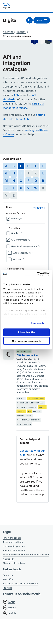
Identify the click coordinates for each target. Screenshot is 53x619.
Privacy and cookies (12, 538)
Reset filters (39, 207)
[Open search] (29, 20)
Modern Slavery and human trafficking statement (26, 554)
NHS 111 (42, 407)
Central (37, 411)
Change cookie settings (14, 563)
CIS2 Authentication (27, 355)
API (29, 411)
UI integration (24, 424)
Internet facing (24, 416)
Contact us (8, 575)
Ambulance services (26, 407)
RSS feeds (7, 587)
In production (24, 351)
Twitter (11, 602)
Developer (21, 31)
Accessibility (8, 559)
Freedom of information (14, 550)
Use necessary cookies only (26, 341)
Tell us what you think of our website (20, 583)
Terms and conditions (13, 542)
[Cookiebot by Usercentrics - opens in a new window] (37, 274)
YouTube (12, 613)
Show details (37, 323)
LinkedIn (12, 607)
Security (21, 411)
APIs (16, 95)
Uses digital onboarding (28, 420)
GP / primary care (36, 399)
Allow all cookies (26, 332)
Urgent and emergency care (30, 403)
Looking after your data (14, 546)
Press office (8, 579)
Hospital (21, 399)
